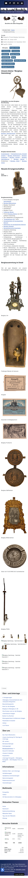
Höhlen (4, 723)
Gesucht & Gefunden (8, 751)
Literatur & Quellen (7, 753)
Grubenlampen (6, 51)
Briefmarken (5, 54)
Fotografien (5, 792)
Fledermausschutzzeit (8, 780)
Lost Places (5, 725)
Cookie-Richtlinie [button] (19, 874)
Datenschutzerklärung (8, 811)
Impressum (5, 808)
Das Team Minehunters (8, 735)
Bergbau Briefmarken (20, 60)
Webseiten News (7, 813)
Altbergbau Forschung (8, 67)
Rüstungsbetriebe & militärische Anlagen (13, 718)
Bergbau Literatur (14, 47)
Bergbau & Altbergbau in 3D (10, 709)
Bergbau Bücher (19, 159)
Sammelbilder (7, 201)
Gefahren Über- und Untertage (11, 771)
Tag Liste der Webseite (8, 816)
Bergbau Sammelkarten (8, 63)
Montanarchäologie (7, 743)
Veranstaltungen (7, 783)
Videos (4, 794)
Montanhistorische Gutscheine (12, 228)
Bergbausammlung (7, 748)
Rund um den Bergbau (8, 706)
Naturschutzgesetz (7, 778)
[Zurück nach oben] (25, 872)
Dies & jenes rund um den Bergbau (12, 711)
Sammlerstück (6, 57)
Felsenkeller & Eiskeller (8, 720)
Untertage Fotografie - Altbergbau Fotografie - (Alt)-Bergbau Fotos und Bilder (12, 759)
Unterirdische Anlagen (8, 713)
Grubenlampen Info (9, 219)
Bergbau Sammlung (7, 60)
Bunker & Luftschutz (8, 716)
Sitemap (4, 818)
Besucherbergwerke (8, 704)
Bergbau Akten (15, 161)
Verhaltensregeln (7, 773)
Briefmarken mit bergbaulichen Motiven (15, 224)
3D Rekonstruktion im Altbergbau (11, 797)
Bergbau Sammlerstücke (8, 133)
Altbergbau (5, 47)
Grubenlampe (15, 51)
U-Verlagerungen (7, 697)
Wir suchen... (6, 741)
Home (4, 806)
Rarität (13, 57)
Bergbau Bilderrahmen (10, 203)
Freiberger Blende (9, 212)
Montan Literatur (15, 54)
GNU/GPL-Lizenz (20, 869)
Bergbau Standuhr (9, 226)
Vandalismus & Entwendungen (10, 775)
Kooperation (5, 755)
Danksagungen (6, 746)
